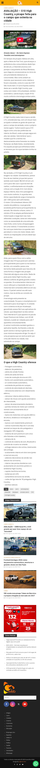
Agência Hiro (22, 761)
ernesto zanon (24, 492)
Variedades (9, 750)
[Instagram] (12, 704)
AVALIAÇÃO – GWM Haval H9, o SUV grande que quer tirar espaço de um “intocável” (17, 529)
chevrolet (7, 492)
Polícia (8, 740)
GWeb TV (10, 8)
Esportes (8, 735)
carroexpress (24, 489)
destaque (15, 492)
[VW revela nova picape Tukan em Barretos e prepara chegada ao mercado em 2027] (20, 579)
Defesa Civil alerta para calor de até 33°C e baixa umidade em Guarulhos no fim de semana (20, 658)
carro (16, 489)
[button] (36, 764)
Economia (9, 726)
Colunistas (9, 723)
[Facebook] (6, 704)
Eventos (17, 557)
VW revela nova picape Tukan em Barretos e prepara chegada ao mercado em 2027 (20, 594)
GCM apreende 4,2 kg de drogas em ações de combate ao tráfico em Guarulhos (20, 669)
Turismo (8, 748)
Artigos (8, 713)
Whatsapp (9, 753)
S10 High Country (10, 495)
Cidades (8, 718)
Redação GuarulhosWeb (12, 24)
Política (8, 743)
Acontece (7, 557)
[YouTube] (24, 704)
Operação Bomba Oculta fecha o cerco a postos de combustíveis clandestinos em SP (20, 664)
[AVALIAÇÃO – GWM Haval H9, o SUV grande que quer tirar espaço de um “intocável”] (20, 513)
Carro (6, 8)
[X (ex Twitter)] (18, 704)
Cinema (8, 721)
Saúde (8, 745)
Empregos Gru (10, 732)
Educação (9, 728)
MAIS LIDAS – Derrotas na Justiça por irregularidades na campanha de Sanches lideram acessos (21, 647)
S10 (32, 492)
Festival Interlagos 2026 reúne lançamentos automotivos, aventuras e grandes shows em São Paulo (19, 562)
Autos (11, 489)
